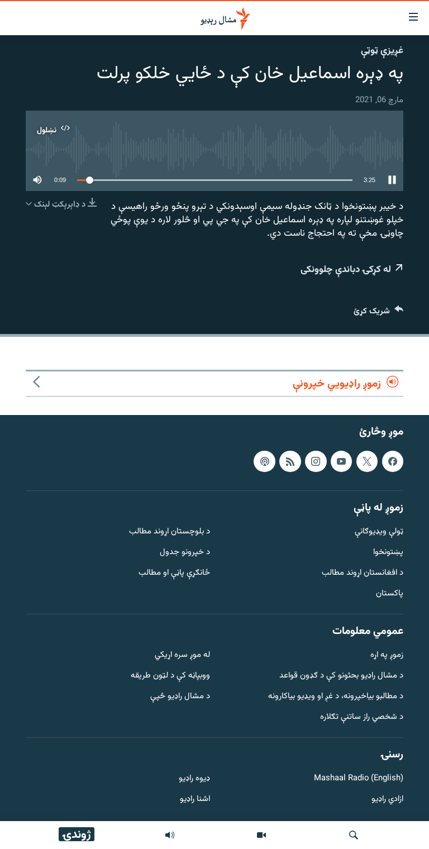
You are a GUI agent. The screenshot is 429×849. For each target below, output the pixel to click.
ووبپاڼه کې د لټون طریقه (170, 676)
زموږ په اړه (386, 655)
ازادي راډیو (387, 799)
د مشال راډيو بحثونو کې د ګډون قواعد (341, 676)
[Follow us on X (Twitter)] (367, 461)
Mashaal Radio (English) (358, 779)
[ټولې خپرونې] (170, 835)
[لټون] (353, 835)
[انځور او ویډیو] (261, 835)
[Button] (378, 314)
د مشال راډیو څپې (180, 697)
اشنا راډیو (195, 799)
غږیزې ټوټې (382, 51)
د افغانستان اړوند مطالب (362, 573)
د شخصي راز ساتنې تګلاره (361, 717)
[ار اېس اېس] (290, 461)
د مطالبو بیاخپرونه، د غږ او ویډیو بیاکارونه (335, 697)
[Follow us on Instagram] (315, 461)
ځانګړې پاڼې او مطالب (174, 573)
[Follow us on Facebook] (392, 461)
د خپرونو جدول (185, 553)
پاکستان (389, 594)
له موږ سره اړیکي (182, 655)
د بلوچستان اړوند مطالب (169, 532)
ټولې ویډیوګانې (379, 532)
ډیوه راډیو (194, 779)
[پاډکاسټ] (264, 461)
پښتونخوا (388, 553)
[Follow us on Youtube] (341, 461)
